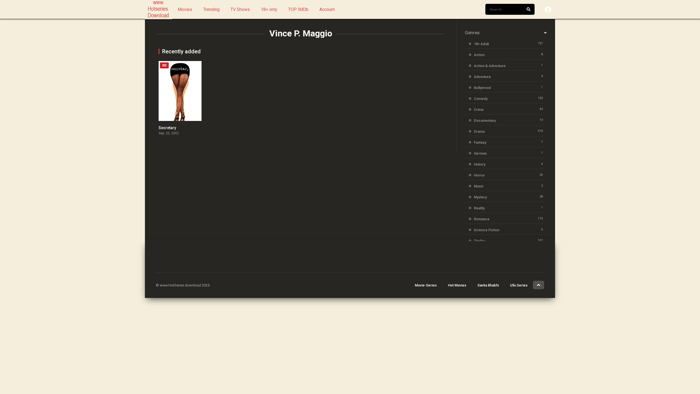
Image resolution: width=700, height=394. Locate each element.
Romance (481, 219)
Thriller (479, 241)
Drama (479, 131)
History (479, 164)
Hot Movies (457, 285)
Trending (211, 9)
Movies (185, 9)
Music (479, 186)
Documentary (485, 120)
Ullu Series (518, 285)
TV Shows (240, 9)
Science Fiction (486, 230)
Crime (479, 110)
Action (479, 55)
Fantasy (480, 142)
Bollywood (482, 88)
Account (327, 9)
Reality (479, 208)
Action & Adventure (490, 66)
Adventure (482, 77)
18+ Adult (481, 44)
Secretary (167, 128)
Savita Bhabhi (488, 285)
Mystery (480, 197)
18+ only (269, 9)
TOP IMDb (298, 9)
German (480, 153)
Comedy (481, 99)
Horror (479, 175)
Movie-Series (426, 285)
